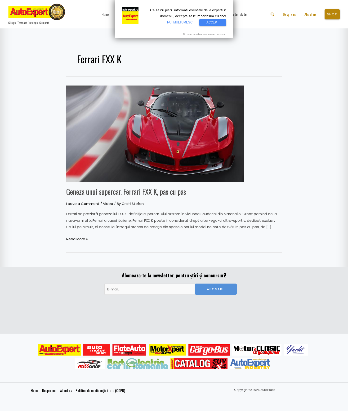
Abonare (216, 289)
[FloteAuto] (129, 350)
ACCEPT (212, 22)
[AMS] (96, 350)
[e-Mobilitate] (137, 363)
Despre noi (49, 390)
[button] (273, 15)
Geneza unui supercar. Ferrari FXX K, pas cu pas (126, 191)
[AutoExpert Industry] (250, 363)
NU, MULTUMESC (179, 22)
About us (66, 390)
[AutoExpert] (59, 350)
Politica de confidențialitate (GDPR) (100, 390)
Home (35, 390)
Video (108, 203)
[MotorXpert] (167, 350)
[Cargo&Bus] (209, 350)
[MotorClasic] (256, 350)
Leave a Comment (82, 203)
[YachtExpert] (296, 350)
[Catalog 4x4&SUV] (199, 363)
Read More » (77, 238)
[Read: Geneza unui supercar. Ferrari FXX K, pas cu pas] (155, 133)
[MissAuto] (90, 363)
